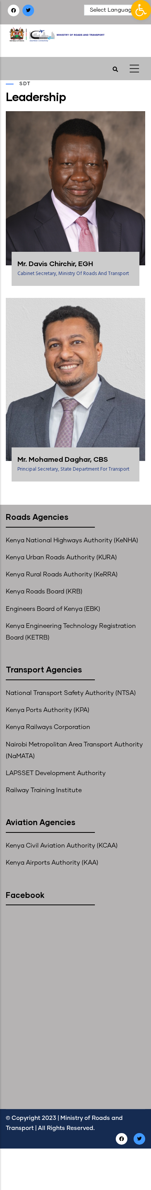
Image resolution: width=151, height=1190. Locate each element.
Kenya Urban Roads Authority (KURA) (61, 557)
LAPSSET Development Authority (56, 773)
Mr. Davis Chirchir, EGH (55, 263)
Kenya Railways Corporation (48, 727)
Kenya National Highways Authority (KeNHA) (72, 540)
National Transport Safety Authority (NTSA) (71, 693)
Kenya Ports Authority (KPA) (47, 710)
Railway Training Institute (44, 790)
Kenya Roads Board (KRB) (44, 591)
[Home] (64, 38)
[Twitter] (28, 10)
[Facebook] (14, 10)
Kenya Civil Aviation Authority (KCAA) (62, 846)
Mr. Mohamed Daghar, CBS (62, 459)
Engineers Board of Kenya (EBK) (53, 609)
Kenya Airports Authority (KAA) (52, 863)
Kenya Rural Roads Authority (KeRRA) (62, 574)
